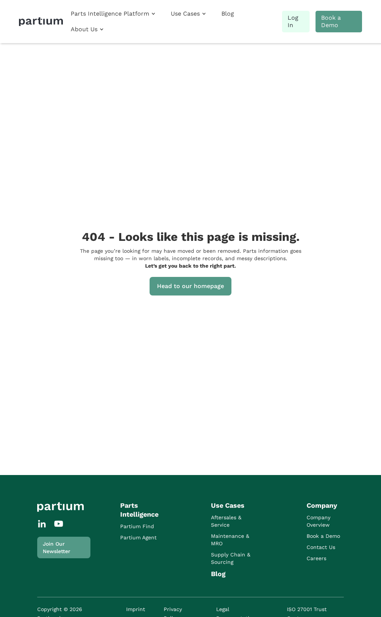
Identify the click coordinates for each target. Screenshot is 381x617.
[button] (112, 14)
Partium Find (137, 526)
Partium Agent (138, 537)
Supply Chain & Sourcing (230, 558)
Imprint (135, 609)
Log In (293, 21)
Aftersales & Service (226, 521)
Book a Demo (331, 21)
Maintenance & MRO (230, 539)
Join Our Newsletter (56, 547)
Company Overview (318, 521)
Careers (316, 558)
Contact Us (321, 547)
